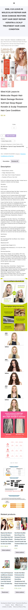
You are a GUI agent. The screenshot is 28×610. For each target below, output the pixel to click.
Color (14, 124)
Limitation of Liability (7, 606)
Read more (5, 592)
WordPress (24, 603)
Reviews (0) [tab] (14, 161)
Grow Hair (7, 39)
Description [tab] (6, 161)
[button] (24, 50)
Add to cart (11, 135)
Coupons (7, 605)
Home (2, 39)
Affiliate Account (19, 605)
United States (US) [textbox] (6, 141)
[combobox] (8, 141)
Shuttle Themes (11, 603)
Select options (6, 550)
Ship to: (3, 138)
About (12, 605)
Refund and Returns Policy (19, 606)
